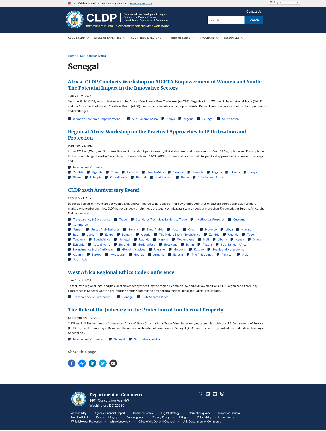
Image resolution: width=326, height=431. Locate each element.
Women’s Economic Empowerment (96, 119)
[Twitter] (103, 366)
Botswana (170, 244)
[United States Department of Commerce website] (78, 405)
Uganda (97, 172)
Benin (185, 177)
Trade (123, 219)
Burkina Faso (163, 177)
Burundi (141, 177)
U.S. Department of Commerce (202, 421)
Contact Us (253, 11)
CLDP (101, 17)
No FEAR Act (79, 417)
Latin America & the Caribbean (93, 249)
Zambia (78, 172)
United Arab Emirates (105, 229)
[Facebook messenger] (82, 366)
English (277, 2)
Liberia (235, 172)
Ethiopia (95, 177)
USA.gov (183, 417)
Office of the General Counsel (156, 421)
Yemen (77, 229)
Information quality (199, 413)
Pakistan (227, 254)
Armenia (159, 254)
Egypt (109, 234)
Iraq (75, 234)
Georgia (139, 254)
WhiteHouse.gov (120, 421)
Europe (96, 254)
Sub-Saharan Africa (93, 56)
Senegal (207, 119)
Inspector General (229, 413)
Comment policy (143, 413)
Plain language (135, 417)
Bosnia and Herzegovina (228, 249)
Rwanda (198, 172)
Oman (192, 229)
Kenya (171, 119)
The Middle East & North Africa (179, 234)
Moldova (179, 249)
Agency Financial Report (110, 413)
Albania (78, 254)
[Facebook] (71, 366)
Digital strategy (170, 413)
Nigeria (188, 119)
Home (72, 56)
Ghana (77, 177)
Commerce (80, 224)
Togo (114, 172)
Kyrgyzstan (117, 254)
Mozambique (185, 239)
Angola (207, 244)
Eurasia (178, 254)
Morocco (211, 229)
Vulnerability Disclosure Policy (215, 417)
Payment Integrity (107, 417)
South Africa (230, 119)
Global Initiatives (133, 249)
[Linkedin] (92, 366)
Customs (239, 219)
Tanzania (132, 172)
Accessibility (79, 413)
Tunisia (133, 229)
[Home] (75, 19)
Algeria (145, 234)
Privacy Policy (161, 417)
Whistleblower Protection (86, 421)
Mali (206, 239)
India (245, 254)
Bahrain (127, 234)
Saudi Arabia (155, 229)
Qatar (176, 229)
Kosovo (199, 249)
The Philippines (202, 254)
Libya (229, 229)
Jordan (91, 234)
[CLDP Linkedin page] (207, 393)
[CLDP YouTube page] (215, 393)
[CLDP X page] (200, 393)
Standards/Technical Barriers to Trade (161, 219)
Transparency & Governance (92, 219)
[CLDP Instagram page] (222, 393)
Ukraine (159, 249)
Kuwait (246, 229)
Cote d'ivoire (118, 177)
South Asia (80, 259)
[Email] (113, 366)
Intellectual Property (87, 167)
